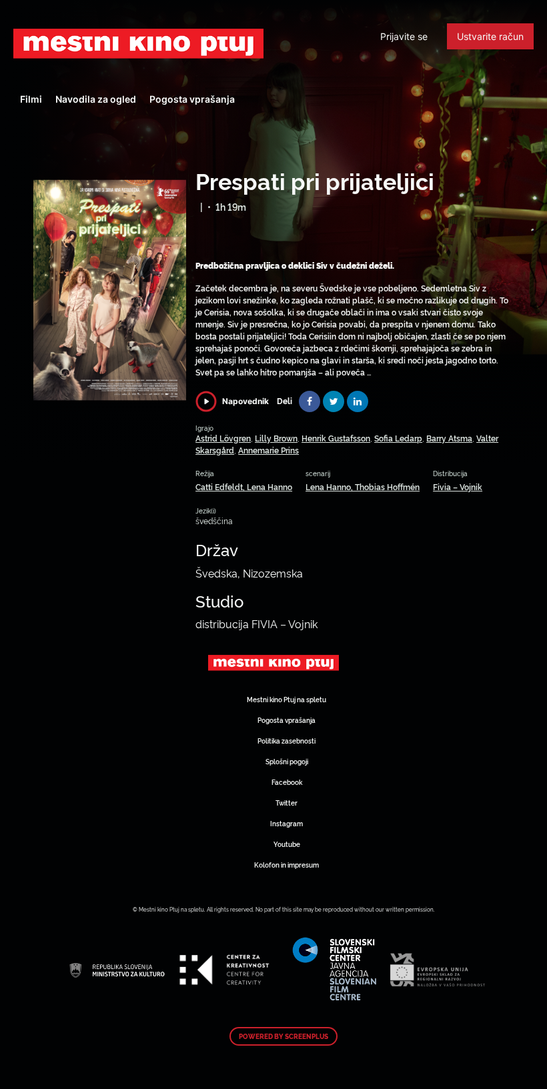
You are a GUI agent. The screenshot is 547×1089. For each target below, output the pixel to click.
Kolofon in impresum (286, 864)
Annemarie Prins (268, 449)
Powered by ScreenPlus (283, 1036)
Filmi (31, 99)
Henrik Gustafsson (336, 437)
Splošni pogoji (286, 761)
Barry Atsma (449, 437)
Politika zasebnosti (286, 740)
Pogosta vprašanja (192, 99)
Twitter (287, 802)
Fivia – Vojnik (457, 486)
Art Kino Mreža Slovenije (138, 43)
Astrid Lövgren (223, 437)
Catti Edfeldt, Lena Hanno (243, 486)
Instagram (286, 823)
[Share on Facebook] (309, 401)
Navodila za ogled (95, 99)
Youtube (287, 844)
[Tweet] (333, 401)
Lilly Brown (276, 437)
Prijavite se (404, 36)
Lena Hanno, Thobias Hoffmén (363, 486)
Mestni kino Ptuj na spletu (286, 699)
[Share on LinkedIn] (357, 401)
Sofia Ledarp (398, 437)
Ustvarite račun (490, 36)
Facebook (286, 782)
